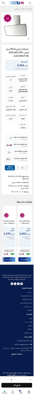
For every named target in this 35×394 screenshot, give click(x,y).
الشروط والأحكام (27, 299)
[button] (24, 259)
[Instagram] (18, 283)
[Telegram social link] (12, 191)
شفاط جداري (25, 188)
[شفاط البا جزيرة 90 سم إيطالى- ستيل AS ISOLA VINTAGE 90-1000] (9, 212)
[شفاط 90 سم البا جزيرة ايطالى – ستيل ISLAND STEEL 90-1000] (24, 212)
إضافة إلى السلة (10, 168)
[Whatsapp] (15, 283)
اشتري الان (16, 385)
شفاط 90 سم (18, 186)
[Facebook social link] (22, 191)
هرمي (16, 9)
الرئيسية (29, 9)
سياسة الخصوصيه (26, 296)
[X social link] (20, 191)
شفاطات (22, 9)
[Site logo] (17, 3)
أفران (30, 318)
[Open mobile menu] (30, 3)
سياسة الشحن (27, 307)
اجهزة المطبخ (28, 333)
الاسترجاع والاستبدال (26, 303)
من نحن (29, 292)
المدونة (30, 310)
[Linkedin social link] (15, 191)
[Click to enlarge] (28, 39)
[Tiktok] (12, 283)
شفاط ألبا (11, 186)
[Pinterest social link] (17, 191)
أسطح (30, 326)
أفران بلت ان (28, 322)
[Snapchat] (21, 283)
